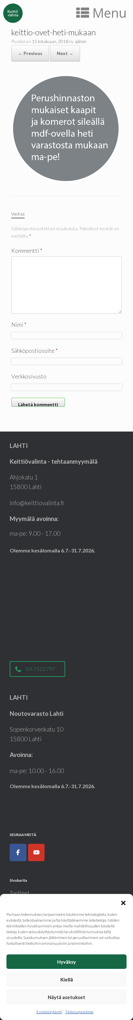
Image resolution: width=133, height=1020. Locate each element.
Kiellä (66, 979)
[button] (123, 902)
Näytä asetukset (66, 997)
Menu (109, 13)
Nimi (18, 324)
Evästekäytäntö (49, 1011)
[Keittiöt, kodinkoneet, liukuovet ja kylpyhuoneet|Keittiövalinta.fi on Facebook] (18, 852)
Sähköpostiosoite (34, 350)
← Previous (30, 53)
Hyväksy (66, 962)
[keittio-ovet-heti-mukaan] (66, 127)
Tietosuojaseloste (79, 1011)
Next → (65, 53)
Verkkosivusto (28, 376)
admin (81, 41)
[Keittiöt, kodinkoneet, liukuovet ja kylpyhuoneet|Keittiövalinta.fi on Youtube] (36, 852)
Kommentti (26, 250)
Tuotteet (19, 893)
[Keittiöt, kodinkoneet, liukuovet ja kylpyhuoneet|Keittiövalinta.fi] (13, 13)
